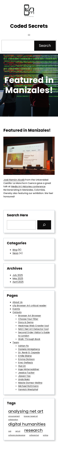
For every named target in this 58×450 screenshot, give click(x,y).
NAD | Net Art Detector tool (33, 329)
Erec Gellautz (25, 362)
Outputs (17, 312)
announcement (14, 416)
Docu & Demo (26, 322)
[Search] (44, 224)
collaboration (13, 420)
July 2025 (18, 275)
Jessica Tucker (26, 372)
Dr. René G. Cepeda (29, 352)
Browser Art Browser (29, 315)
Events (16, 309)
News (15, 253)
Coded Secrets (29, 26)
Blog (15, 249)
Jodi (9, 431)
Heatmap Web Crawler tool (33, 325)
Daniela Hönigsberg (29, 349)
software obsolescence (16, 435)
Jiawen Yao (24, 376)
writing (45, 435)
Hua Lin (22, 366)
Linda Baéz (24, 379)
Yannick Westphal (28, 389)
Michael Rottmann (28, 386)
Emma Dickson (26, 359)
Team (16, 342)
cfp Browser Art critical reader (29, 305)
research (33, 430)
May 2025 (18, 278)
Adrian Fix (23, 345)
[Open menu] (29, 35)
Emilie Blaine (25, 355)
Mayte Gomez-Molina (30, 382)
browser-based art (31, 416)
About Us (18, 302)
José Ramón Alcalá (13, 179)
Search (45, 45)
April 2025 (18, 281)
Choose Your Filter (28, 319)
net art (17, 431)
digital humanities (27, 424)
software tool (34, 435)
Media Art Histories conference (28, 186)
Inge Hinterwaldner (28, 369)
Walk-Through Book (29, 339)
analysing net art (25, 411)
